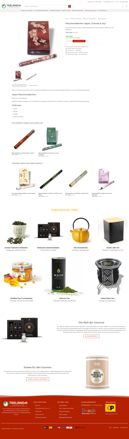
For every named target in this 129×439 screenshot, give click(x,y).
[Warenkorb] (126, 6)
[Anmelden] (123, 6)
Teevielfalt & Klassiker (26, 10)
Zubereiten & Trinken (55, 10)
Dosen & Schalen (66, 10)
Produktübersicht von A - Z (42, 408)
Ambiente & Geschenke (77, 10)
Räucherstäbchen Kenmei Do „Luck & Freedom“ (49, 153)
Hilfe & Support (98, 1)
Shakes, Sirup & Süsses (90, 10)
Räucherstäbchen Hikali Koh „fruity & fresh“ (77, 193)
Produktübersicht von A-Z (109, 1)
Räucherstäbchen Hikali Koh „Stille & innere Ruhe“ (50, 194)
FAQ (117, 1)
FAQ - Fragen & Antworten (66, 408)
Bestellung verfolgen (41, 417)
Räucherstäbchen (102, 18)
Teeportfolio (38, 411)
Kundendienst (91, 1)
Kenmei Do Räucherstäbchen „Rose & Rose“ (24, 193)
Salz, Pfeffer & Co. (102, 10)
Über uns (37, 405)
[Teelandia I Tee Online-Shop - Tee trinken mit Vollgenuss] (11, 6)
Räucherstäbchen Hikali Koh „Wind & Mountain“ (102, 194)
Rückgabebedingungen (65, 417)
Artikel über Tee (39, 414)
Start (67, 18)
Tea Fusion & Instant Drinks (41, 10)
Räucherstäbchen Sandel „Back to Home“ (23, 153)
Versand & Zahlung (123, 1)
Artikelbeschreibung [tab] (19, 85)
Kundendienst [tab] (33, 85)
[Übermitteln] (69, 6)
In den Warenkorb (79, 41)
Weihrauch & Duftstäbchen (89, 18)
